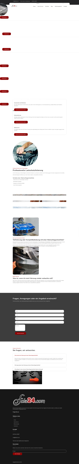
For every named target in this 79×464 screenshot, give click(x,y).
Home (34, 6)
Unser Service (40, 6)
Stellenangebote (58, 6)
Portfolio (47, 6)
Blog (52, 6)
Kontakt (65, 6)
